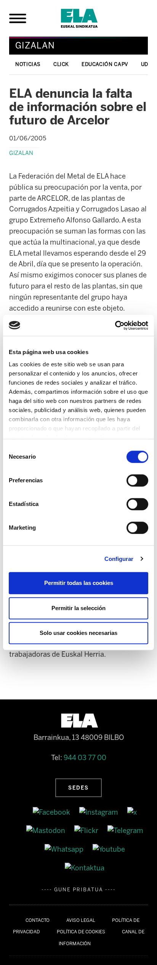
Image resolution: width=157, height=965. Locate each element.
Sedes (78, 788)
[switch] (137, 480)
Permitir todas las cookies (78, 583)
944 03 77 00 (85, 758)
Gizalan (21, 153)
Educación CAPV (105, 64)
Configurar (119, 559)
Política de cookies (81, 931)
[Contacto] (84, 868)
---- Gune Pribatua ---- (79, 890)
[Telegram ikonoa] (125, 830)
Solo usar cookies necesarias (78, 633)
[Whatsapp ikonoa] (65, 849)
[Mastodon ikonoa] (46, 830)
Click (61, 64)
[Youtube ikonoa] (109, 849)
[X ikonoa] (132, 812)
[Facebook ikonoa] (52, 812)
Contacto (38, 920)
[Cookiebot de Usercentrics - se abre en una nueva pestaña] (115, 325)
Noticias (28, 64)
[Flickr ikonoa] (87, 830)
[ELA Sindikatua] (88, 18)
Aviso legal (80, 920)
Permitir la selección (78, 608)
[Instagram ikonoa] (99, 812)
